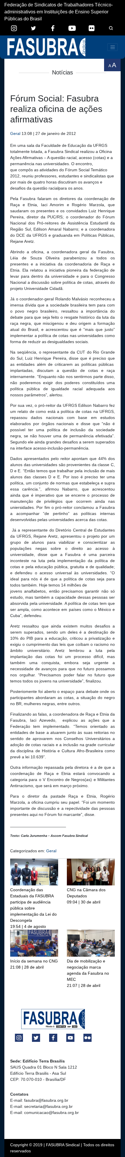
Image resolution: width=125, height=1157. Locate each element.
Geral (15, 133)
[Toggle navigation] (112, 47)
